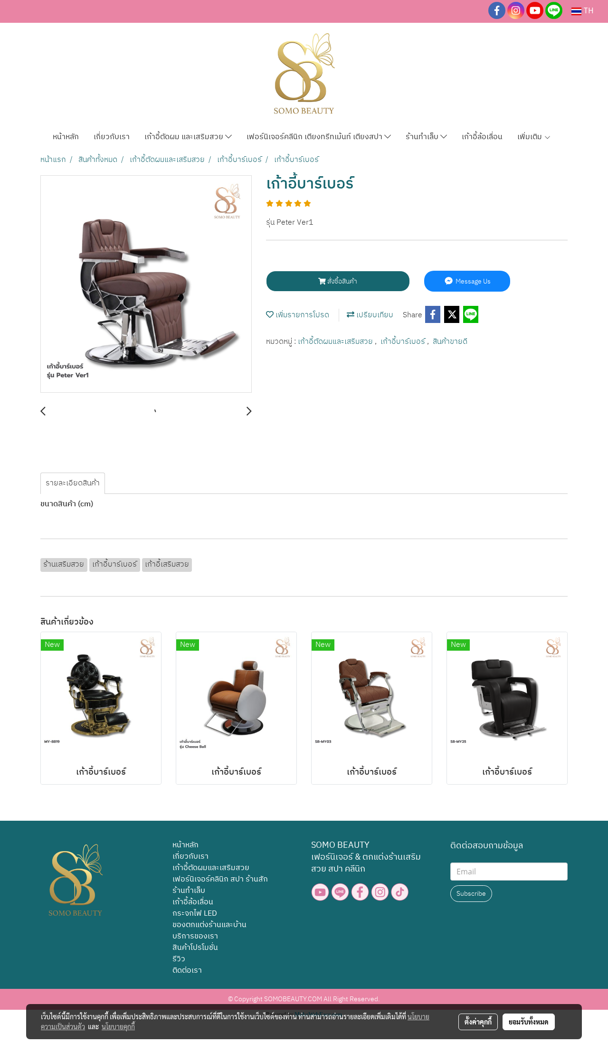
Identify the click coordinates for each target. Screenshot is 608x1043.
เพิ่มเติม (530, 137)
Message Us (472, 281)
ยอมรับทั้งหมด (529, 1021)
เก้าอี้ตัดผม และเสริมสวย (184, 137)
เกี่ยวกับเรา (112, 137)
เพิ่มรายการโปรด (301, 315)
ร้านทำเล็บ (423, 137)
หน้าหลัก (66, 137)
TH (587, 11)
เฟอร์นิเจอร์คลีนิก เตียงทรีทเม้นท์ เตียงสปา (315, 137)
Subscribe (471, 893)
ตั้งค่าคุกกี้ (478, 1021)
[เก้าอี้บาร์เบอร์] (146, 284)
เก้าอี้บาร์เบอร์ (403, 341)
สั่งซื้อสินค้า (341, 281)
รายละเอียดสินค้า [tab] (73, 483)
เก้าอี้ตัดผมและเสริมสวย (336, 341)
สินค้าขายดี (450, 341)
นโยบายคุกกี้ (118, 1026)
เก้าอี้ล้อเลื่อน (482, 137)
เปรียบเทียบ (373, 315)
